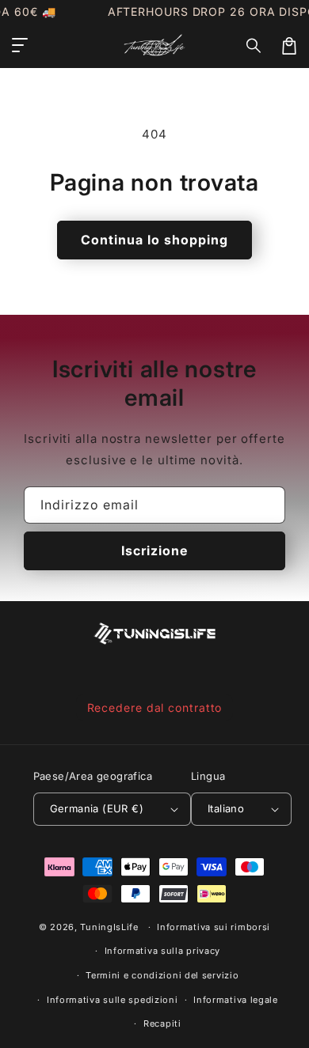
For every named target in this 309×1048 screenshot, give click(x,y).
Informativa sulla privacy (163, 950)
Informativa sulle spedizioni (112, 999)
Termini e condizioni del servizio (162, 975)
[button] (254, 45)
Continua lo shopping (154, 240)
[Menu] (19, 45)
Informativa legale (235, 999)
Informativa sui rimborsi (213, 927)
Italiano (226, 808)
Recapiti (162, 1023)
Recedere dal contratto (155, 707)
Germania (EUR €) (96, 808)
